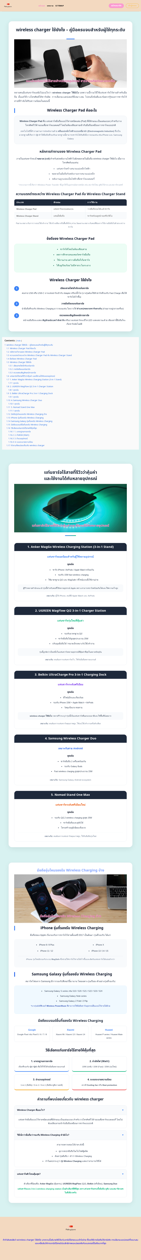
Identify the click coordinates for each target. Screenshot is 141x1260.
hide (19, 340)
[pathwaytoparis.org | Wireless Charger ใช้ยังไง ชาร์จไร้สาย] (18, 5)
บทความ (50, 5)
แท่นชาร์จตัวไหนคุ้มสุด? (70, 1174)
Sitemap (59, 5)
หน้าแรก (42, 5)
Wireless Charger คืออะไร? (70, 1110)
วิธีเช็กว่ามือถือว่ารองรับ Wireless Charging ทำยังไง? (70, 1135)
